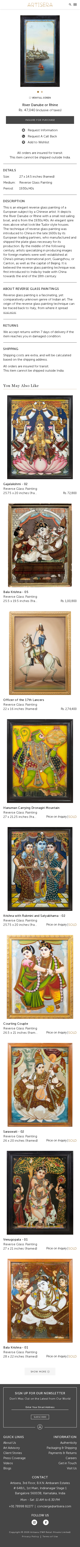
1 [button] (38, 92)
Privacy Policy (30, 1536)
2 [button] (42, 92)
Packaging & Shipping (62, 1448)
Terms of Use (50, 1536)
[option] (40, 51)
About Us (9, 1443)
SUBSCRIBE (40, 1417)
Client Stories (12, 1453)
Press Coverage (14, 1458)
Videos (8, 1463)
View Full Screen (41, 97)
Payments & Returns (62, 1453)
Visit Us (72, 1468)
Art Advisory (11, 1448)
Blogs (7, 1468)
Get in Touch (67, 1463)
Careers (71, 1458)
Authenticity (68, 1443)
